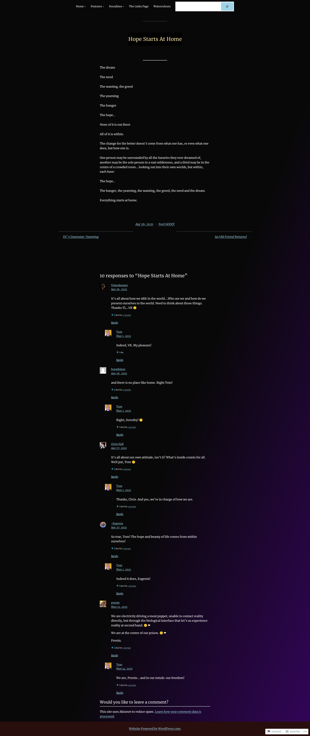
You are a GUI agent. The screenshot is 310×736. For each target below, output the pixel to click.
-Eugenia (117, 523)
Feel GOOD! (167, 224)
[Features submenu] (103, 6)
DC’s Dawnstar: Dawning (81, 237)
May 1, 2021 (123, 336)
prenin (115, 602)
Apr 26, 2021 (119, 289)
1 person (132, 427)
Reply (114, 322)
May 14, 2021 (124, 668)
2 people (127, 315)
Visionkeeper (119, 285)
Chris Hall (117, 444)
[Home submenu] (85, 6)
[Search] (227, 6)
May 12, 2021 (119, 606)
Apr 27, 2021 (119, 448)
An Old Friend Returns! (231, 237)
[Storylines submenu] (123, 6)
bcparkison (118, 369)
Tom (119, 331)
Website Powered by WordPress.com (155, 729)
